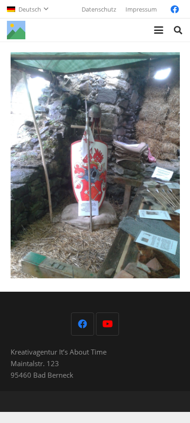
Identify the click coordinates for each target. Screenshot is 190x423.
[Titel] (16, 30)
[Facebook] (174, 9)
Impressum (141, 9)
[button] (27, 9)
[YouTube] (107, 324)
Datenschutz (99, 9)
